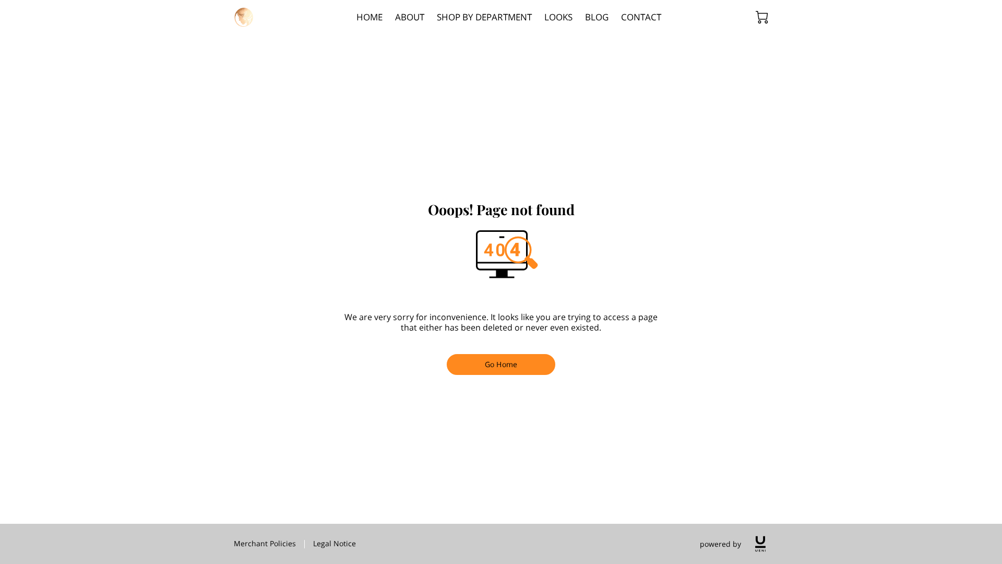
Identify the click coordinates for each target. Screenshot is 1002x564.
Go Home (501, 364)
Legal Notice (334, 543)
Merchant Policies (265, 543)
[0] (762, 17)
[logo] (760, 544)
